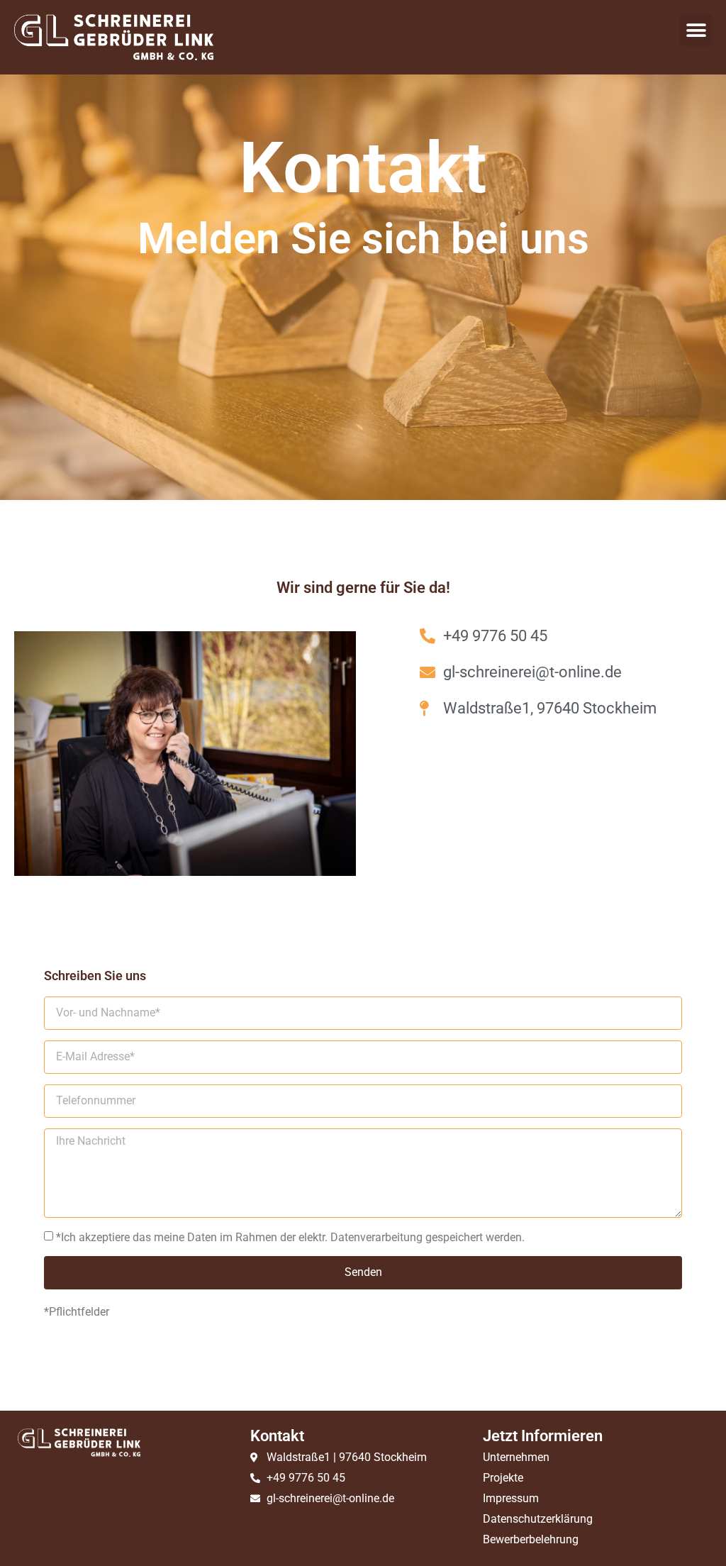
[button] (696, 30)
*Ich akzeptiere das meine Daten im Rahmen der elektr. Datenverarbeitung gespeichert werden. (290, 1237)
